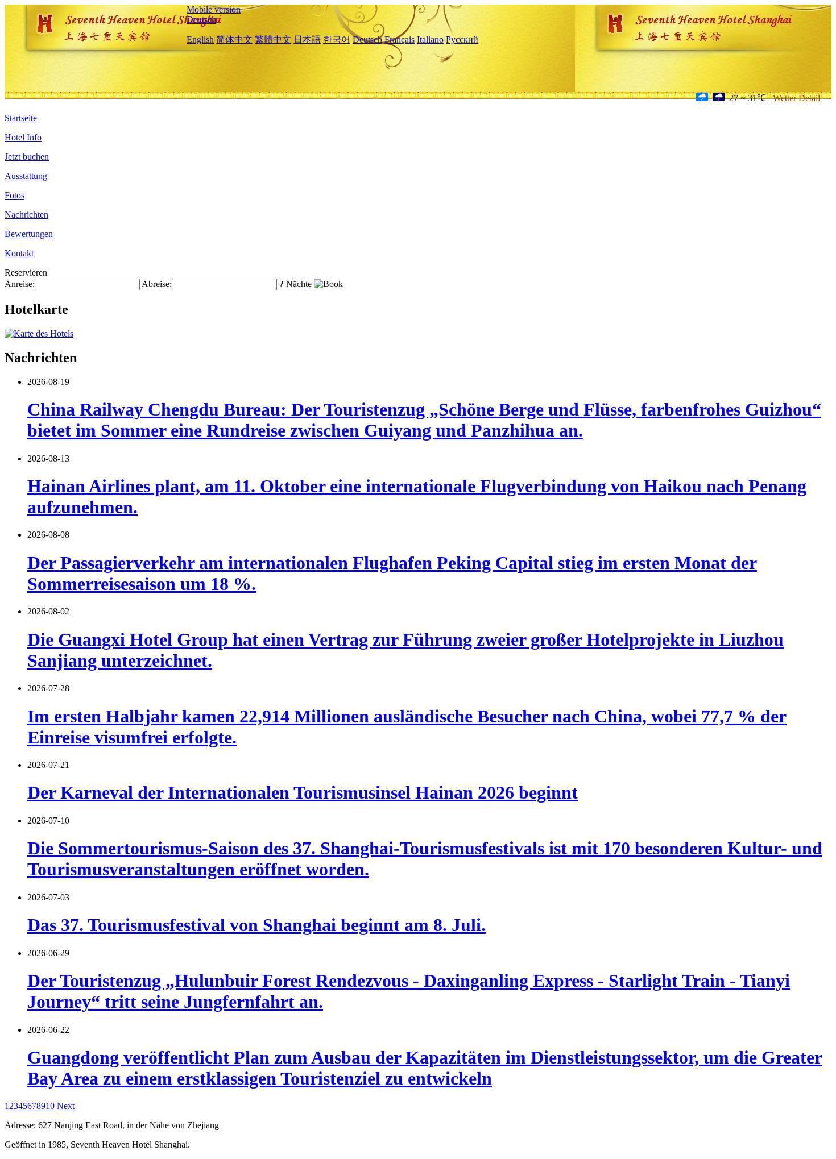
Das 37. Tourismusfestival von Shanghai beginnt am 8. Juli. (256, 925)
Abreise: (157, 284)
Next (66, 1106)
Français (399, 39)
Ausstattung (26, 176)
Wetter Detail (796, 98)
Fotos (14, 195)
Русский (462, 39)
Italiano (430, 39)
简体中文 (234, 39)
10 (50, 1106)
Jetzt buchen (27, 156)
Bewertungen (29, 234)
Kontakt (19, 253)
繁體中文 (273, 39)
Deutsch (201, 19)
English (200, 39)
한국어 (336, 39)
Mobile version (214, 9)
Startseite (21, 118)
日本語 (307, 39)
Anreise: (20, 284)
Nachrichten (26, 214)
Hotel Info (23, 137)
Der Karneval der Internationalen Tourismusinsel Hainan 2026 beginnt (302, 792)
